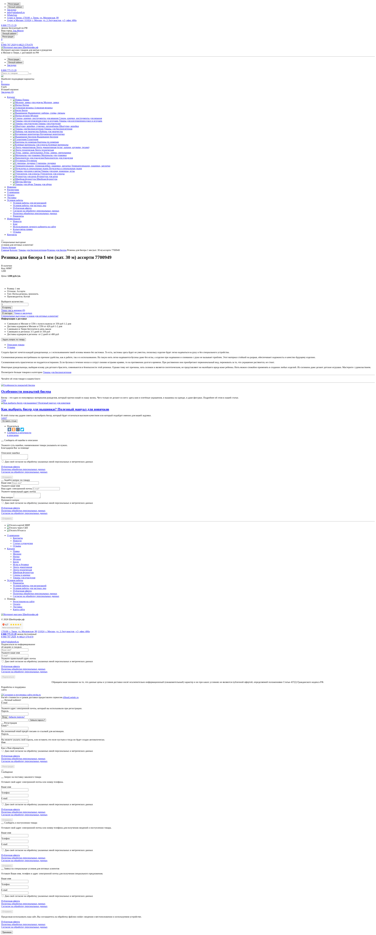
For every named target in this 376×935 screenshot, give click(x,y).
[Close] (2, 441)
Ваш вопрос (7, 497)
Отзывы (17, 546)
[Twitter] (22, 429)
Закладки (11, 10)
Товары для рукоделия (24, 577)
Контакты (18, 538)
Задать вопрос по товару (13, 339)
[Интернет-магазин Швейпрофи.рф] (19, 614)
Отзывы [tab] (11, 347)
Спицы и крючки (21, 575)
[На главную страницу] (19, 47)
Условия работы (15, 580)
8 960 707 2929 (8, 44)
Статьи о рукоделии (23, 543)
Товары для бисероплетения (57, 372)
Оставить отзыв (9, 421)
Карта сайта (19, 609)
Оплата (16, 604)
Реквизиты (18, 583)
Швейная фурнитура (23, 572)
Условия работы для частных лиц (29, 588)
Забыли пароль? (17, 717)
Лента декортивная (22, 567)
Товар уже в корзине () (13, 310)
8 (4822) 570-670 (24, 44)
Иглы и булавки (21, 564)
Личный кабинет (15, 7)
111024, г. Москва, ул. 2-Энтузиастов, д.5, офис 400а (42, 20)
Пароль (5, 711)
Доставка (17, 607)
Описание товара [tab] (15, 344)
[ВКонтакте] (9, 429)
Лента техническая (22, 570)
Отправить (7, 477)
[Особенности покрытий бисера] (18, 385)
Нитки (16, 556)
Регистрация (13, 4)
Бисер (16, 562)
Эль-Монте (18, 30)
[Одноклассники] (13, 429)
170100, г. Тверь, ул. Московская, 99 (33, 17)
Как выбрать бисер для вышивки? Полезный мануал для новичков (55, 409)
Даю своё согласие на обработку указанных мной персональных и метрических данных (49, 461)
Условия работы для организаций (29, 585)
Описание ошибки (10, 453)
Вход (4, 717)
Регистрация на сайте (24, 601)
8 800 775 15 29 (8, 25)
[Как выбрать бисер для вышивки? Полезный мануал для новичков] (35, 403)
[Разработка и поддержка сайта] (21, 694)
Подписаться (8, 677)
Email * (4, 725)
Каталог (11, 548)
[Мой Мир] (18, 429)
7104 (3, 400)
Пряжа (16, 551)
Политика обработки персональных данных (23, 469)
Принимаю (7, 932)
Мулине (17, 559)
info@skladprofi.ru (16, 12)
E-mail (4, 702)
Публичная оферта (10, 466)
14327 (4, 418)
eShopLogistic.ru (71, 697)
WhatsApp (12, 15)
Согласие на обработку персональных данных (24, 472)
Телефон (5, 792)
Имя (3, 742)
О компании (13, 535)
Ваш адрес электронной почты (16, 488)
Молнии (17, 554)
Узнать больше (8, 247)
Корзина (5, 84)
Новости (17, 540)
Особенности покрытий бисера (26, 391)
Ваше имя (6, 483)
